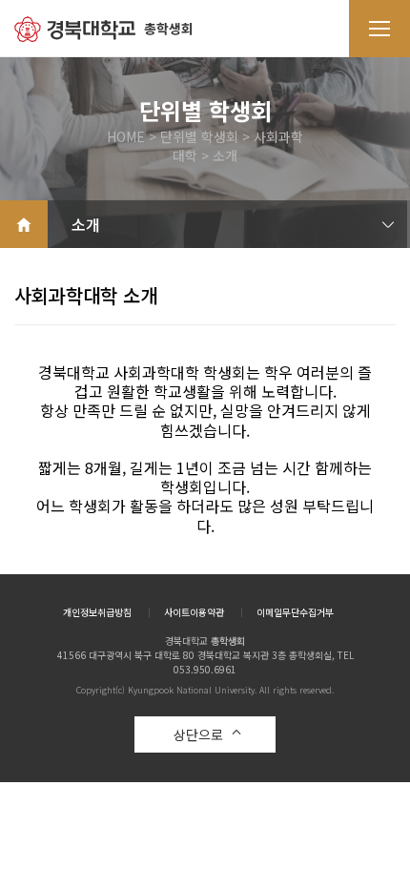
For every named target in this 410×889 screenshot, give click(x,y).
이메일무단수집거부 (295, 612)
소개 (86, 224)
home (24, 224)
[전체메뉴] (379, 28)
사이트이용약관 (194, 612)
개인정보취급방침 (97, 612)
